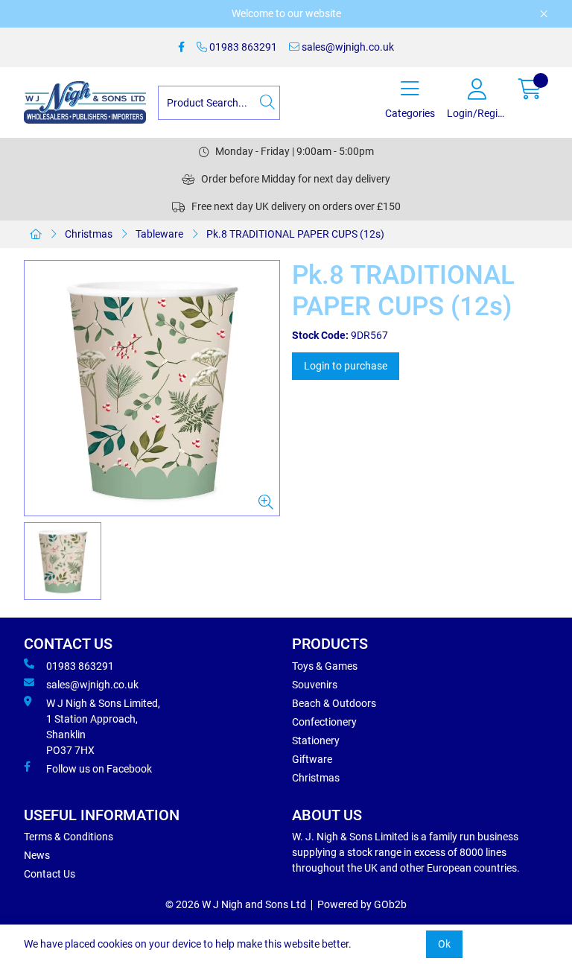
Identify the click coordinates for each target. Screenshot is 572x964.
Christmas (88, 234)
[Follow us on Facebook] (181, 47)
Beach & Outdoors (334, 703)
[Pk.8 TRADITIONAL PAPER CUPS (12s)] (152, 388)
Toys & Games (325, 666)
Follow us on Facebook (99, 769)
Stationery (316, 740)
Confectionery (324, 722)
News (37, 855)
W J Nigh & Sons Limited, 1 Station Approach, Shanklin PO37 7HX (103, 726)
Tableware (159, 234)
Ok (444, 944)
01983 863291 (242, 47)
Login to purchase (345, 366)
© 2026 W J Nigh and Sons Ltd (235, 904)
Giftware (312, 759)
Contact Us (49, 874)
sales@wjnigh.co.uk (346, 47)
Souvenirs (314, 685)
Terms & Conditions (68, 837)
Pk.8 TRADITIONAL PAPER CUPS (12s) (295, 234)
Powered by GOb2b (362, 904)
